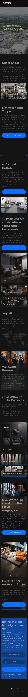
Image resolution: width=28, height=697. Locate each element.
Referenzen (14, 248)
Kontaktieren (14, 669)
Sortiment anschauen (14, 532)
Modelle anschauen (14, 135)
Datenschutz (15, 689)
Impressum (5, 689)
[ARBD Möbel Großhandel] (7, 3)
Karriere (22, 689)
